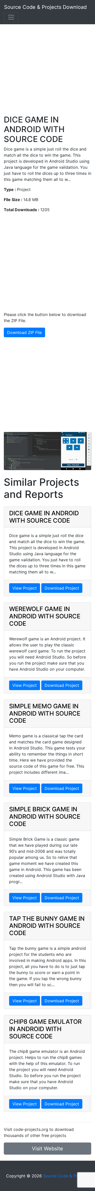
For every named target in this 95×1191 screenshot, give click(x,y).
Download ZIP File (24, 332)
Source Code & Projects (66, 1175)
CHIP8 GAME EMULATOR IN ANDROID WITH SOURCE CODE (45, 1029)
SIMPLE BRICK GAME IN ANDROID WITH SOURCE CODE (44, 817)
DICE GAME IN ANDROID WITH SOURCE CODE (44, 516)
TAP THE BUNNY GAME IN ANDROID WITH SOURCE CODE (47, 926)
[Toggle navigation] (11, 17)
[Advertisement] (47, 67)
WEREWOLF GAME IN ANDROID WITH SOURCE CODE (44, 616)
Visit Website (47, 1149)
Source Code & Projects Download (45, 7)
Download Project (62, 588)
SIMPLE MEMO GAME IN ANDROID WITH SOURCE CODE (44, 713)
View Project (24, 588)
